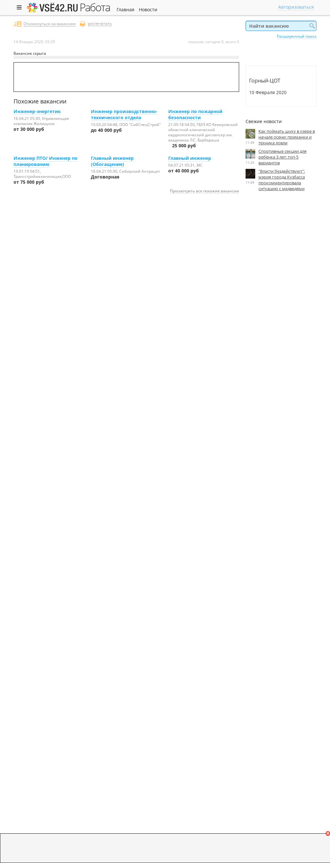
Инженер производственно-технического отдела (124, 114)
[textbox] (281, 26)
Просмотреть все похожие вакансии (204, 190)
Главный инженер (189, 158)
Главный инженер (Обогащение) (112, 161)
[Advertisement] (281, 256)
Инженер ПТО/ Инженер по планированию (46, 161)
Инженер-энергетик (37, 111)
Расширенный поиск (296, 36)
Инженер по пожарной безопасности (195, 114)
